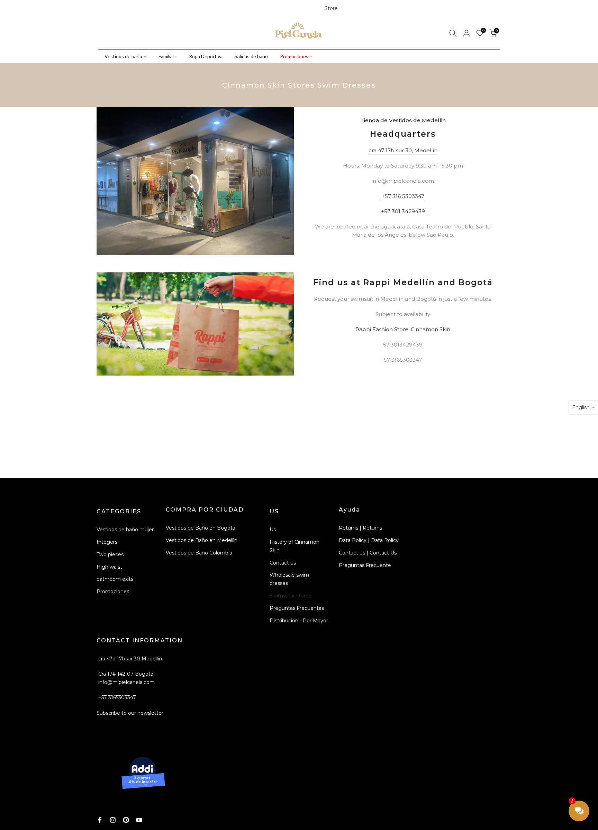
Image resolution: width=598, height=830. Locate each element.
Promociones (294, 56)
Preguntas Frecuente (365, 565)
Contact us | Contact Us (368, 553)
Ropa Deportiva (206, 56)
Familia (165, 56)
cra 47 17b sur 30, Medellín (403, 150)
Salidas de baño (251, 56)
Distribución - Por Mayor (299, 620)
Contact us (283, 563)
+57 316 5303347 (403, 196)
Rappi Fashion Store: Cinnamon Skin (402, 329)
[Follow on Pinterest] (125, 8)
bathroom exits (115, 579)
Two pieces (110, 554)
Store (331, 8)
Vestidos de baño (123, 56)
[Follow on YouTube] (137, 8)
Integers (107, 542)
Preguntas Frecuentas (297, 608)
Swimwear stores (290, 596)
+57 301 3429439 (403, 211)
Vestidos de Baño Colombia (199, 553)
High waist (109, 567)
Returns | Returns (360, 528)
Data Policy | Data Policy (369, 540)
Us (273, 529)
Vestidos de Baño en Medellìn (201, 540)
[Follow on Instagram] (113, 8)
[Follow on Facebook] (101, 8)
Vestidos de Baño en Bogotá (200, 528)
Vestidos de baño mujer (125, 529)
